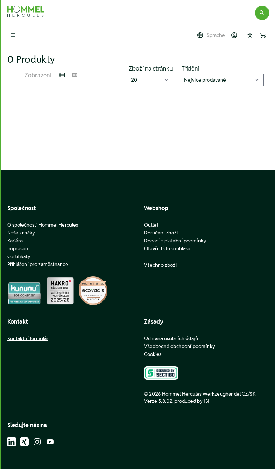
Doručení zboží (161, 232)
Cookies (152, 354)
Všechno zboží (160, 265)
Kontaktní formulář (27, 338)
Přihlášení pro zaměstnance (37, 264)
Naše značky (21, 232)
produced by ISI (191, 401)
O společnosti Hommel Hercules (42, 225)
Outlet (151, 225)
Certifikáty (18, 256)
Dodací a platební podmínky (175, 240)
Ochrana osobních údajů (171, 338)
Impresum (18, 248)
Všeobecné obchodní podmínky (179, 346)
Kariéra (15, 240)
